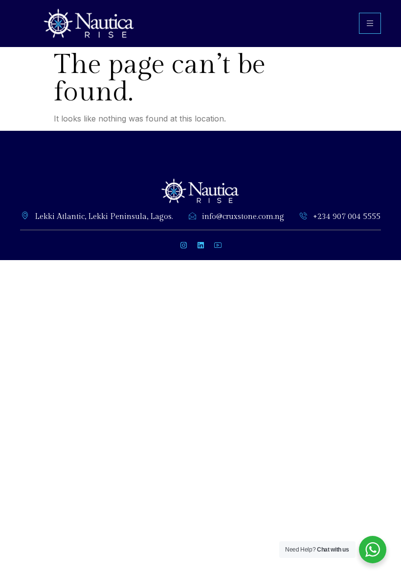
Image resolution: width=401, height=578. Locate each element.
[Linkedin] (200, 245)
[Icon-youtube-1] (217, 245)
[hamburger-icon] (370, 23)
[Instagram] (183, 245)
